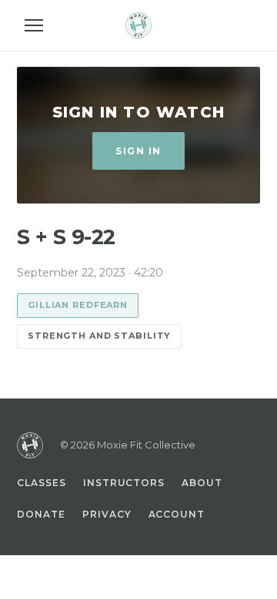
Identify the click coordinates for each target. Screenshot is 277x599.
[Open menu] (34, 25)
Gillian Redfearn (78, 305)
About (202, 482)
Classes (41, 482)
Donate (41, 514)
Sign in (138, 151)
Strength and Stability (99, 335)
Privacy (107, 514)
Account (177, 514)
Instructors (124, 482)
